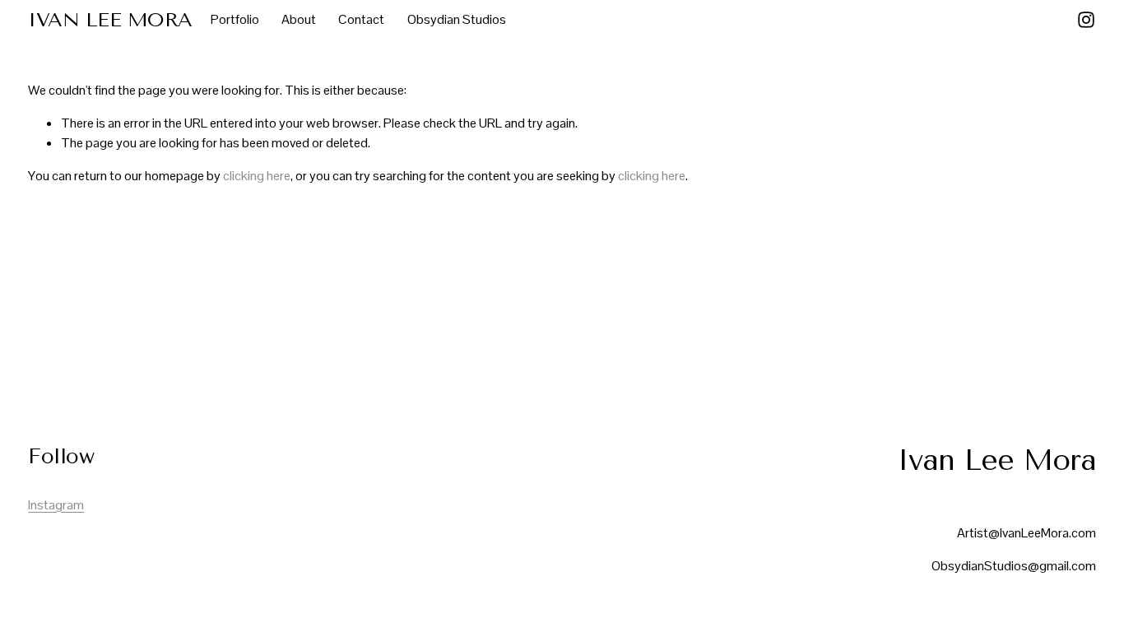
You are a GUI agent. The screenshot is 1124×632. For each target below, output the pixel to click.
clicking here (256, 175)
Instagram (56, 505)
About (298, 19)
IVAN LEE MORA (110, 19)
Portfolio (235, 19)
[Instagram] (1086, 20)
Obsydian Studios (456, 19)
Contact (361, 19)
